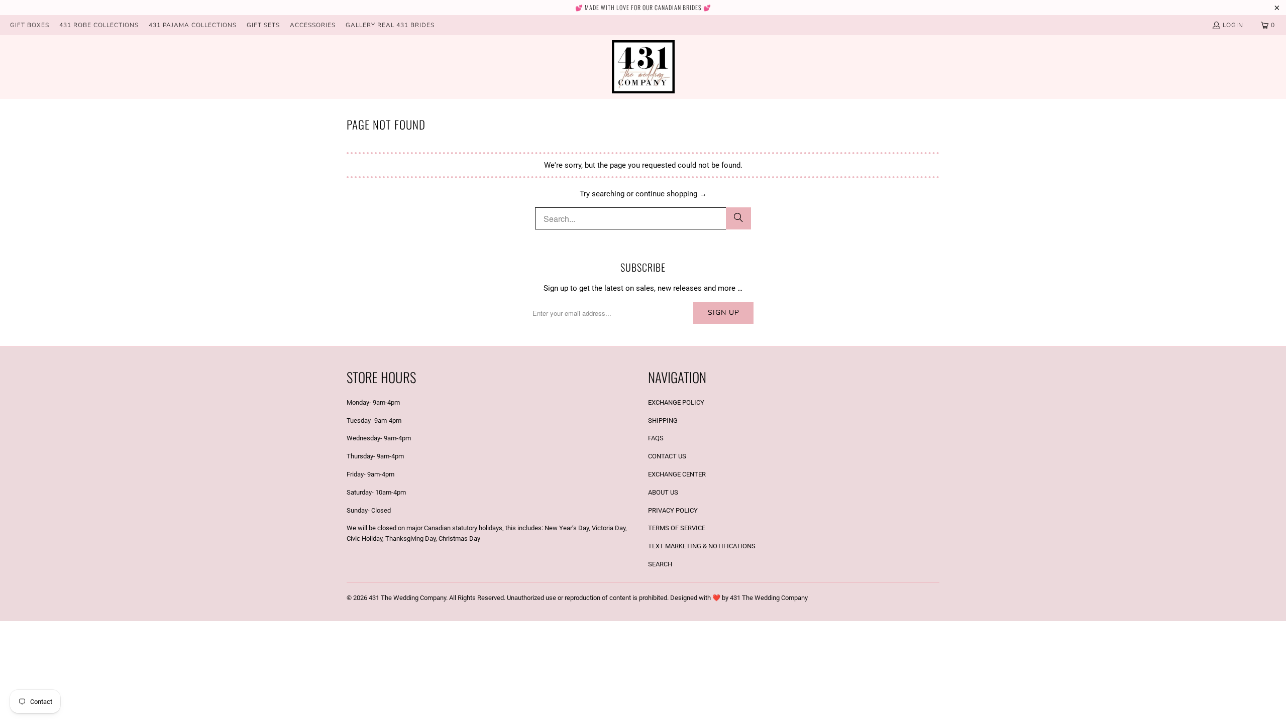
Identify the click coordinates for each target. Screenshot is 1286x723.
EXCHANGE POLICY (676, 402)
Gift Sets (263, 25)
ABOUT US (663, 492)
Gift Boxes (29, 25)
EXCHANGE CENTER (677, 474)
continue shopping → (671, 193)
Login (1233, 25)
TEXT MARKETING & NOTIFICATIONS (702, 546)
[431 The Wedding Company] (643, 67)
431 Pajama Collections (193, 25)
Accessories (313, 25)
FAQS (656, 438)
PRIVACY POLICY (673, 510)
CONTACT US (667, 456)
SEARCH (660, 564)
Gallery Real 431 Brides (390, 25)
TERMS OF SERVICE (676, 528)
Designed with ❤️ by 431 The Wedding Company (739, 597)
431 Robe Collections (99, 25)
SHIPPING (663, 420)
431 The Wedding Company (407, 597)
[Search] (738, 218)
